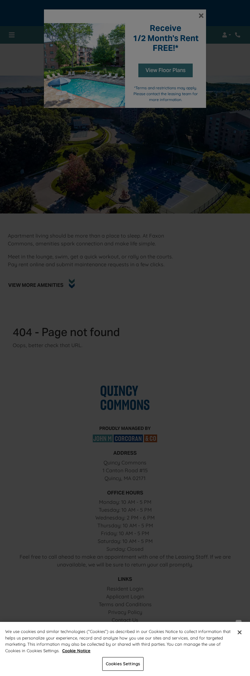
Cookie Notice (76, 650)
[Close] (239, 632)
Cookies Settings (123, 663)
